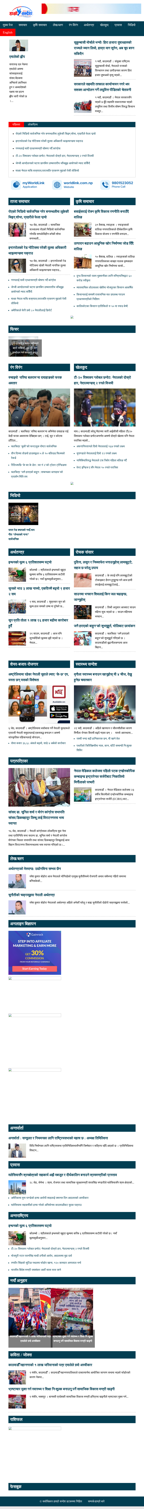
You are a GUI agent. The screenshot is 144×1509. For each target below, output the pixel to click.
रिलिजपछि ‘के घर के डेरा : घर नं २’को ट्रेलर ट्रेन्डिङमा (39, 464)
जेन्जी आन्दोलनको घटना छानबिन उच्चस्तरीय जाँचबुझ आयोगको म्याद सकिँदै (53, 163)
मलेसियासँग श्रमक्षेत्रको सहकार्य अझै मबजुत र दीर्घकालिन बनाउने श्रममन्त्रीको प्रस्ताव (62, 1175)
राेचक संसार (84, 552)
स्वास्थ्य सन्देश (86, 664)
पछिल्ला (16, 124)
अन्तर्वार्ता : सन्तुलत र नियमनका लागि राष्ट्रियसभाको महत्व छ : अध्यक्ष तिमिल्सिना (58, 1138)
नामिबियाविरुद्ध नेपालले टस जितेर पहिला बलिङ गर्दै (102, 460)
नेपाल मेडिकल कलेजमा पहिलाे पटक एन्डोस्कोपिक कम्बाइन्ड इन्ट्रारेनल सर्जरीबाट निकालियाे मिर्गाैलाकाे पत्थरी (104, 776)
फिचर (14, 329)
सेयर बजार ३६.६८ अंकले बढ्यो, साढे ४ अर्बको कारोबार (38, 743)
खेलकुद (104, 25)
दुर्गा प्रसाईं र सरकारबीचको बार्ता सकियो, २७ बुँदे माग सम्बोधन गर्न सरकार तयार (25, 348)
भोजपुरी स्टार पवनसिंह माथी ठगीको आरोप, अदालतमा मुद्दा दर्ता (41, 1255)
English (7, 32)
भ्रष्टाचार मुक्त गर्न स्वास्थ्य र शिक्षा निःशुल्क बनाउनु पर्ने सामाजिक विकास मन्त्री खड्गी (61, 1389)
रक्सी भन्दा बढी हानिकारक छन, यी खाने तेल (98, 738)
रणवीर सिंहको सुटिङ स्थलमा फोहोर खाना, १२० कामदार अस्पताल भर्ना (46, 1262)
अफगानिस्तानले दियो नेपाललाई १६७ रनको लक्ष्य (101, 446)
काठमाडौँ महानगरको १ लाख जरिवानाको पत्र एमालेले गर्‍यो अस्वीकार (50, 1365)
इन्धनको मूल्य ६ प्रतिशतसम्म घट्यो (30, 562)
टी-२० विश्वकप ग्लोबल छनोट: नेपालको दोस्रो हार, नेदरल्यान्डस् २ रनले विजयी (55, 155)
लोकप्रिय (33, 124)
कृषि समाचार (40, 25)
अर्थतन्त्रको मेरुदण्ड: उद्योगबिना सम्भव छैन (34, 869)
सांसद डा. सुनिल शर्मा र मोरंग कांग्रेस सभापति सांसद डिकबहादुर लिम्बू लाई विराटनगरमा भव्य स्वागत (36, 817)
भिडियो (131, 25)
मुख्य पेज (8, 25)
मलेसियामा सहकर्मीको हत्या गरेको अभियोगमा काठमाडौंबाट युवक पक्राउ (46, 1204)
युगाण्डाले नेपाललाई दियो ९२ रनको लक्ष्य (97, 453)
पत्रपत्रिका (19, 761)
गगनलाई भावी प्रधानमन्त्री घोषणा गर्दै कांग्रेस (38, 148)
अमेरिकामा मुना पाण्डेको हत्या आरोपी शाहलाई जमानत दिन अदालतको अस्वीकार (50, 1197)
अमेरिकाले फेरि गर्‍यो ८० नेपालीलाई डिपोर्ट (31, 310)
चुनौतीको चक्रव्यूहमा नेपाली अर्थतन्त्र (31, 895)
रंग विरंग (73, 25)
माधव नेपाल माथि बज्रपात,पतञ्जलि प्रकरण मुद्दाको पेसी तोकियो (47, 170)
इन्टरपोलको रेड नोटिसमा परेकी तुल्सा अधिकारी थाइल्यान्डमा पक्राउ (49, 141)
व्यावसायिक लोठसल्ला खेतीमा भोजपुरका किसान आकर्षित (105, 287)
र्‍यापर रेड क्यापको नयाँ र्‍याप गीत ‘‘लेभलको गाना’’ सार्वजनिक (21, 534)
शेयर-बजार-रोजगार (24, 664)
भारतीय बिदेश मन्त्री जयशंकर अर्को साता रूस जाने (36, 1269)
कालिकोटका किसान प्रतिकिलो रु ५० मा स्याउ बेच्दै (102, 306)
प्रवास (118, 25)
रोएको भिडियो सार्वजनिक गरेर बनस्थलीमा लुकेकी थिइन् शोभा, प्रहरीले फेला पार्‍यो (56, 133)
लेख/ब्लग (58, 25)
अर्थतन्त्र (89, 25)
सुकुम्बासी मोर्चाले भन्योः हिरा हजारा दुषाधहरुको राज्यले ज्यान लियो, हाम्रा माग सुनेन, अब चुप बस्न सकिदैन (104, 48)
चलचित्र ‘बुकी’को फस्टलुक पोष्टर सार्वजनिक (34, 446)
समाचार (23, 25)
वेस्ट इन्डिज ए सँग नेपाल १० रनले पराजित (97, 467)
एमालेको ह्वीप (17, 57)
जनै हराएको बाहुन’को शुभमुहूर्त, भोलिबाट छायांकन (104, 626)
